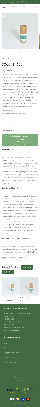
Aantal (4, 118)
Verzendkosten (5, 113)
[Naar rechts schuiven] (24, 52)
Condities (20, 139)
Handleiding (20, 144)
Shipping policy (9, 357)
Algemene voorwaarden (12, 362)
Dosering (20, 141)
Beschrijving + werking (20, 136)
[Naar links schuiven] (15, 52)
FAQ (5, 343)
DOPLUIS (8, 272)
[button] (4, 6)
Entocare (27, 267)
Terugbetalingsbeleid (11, 353)
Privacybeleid (8, 348)
